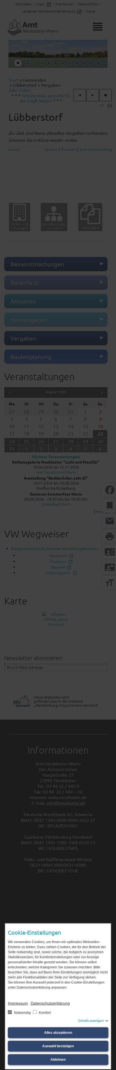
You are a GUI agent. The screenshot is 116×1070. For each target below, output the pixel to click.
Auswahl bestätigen (58, 1046)
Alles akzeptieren (58, 1033)
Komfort (44, 1013)
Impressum (18, 1003)
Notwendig (22, 1013)
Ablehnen (58, 1060)
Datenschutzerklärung (50, 1003)
